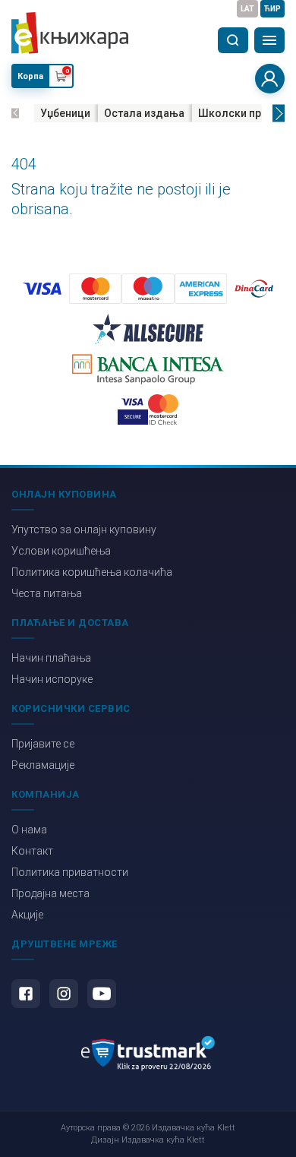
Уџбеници (65, 113)
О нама (29, 829)
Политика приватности (69, 872)
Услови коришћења (61, 551)
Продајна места (50, 893)
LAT (247, 9)
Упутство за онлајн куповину (83, 529)
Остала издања (144, 113)
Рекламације (42, 765)
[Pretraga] (233, 40)
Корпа (30, 76)
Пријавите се (42, 744)
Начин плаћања (51, 658)
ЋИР (272, 9)
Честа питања (46, 593)
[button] (15, 114)
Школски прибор (242, 113)
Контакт (32, 851)
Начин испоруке (52, 679)
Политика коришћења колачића (91, 572)
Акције (27, 915)
